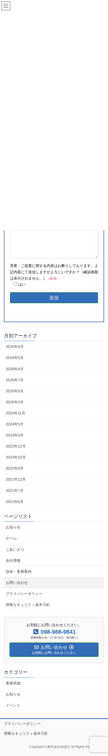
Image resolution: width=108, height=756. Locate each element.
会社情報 (13, 560)
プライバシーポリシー (24, 594)
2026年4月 (15, 369)
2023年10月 (16, 457)
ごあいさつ (15, 549)
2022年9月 (15, 468)
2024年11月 (15, 413)
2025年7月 (15, 380)
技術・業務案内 (18, 571)
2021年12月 (16, 479)
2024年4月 (15, 435)
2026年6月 (15, 346)
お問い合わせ (17, 582)
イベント (13, 705)
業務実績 (13, 683)
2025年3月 (15, 402)
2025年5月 (15, 391)
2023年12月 (16, 446)
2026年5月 (15, 358)
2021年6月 (15, 502)
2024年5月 (15, 424)
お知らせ (13, 527)
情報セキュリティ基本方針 (28, 605)
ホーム (11, 538)
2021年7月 (15, 490)
